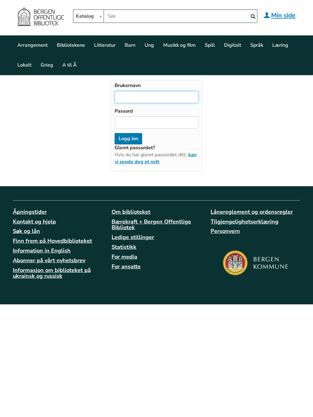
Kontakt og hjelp (34, 221)
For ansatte (126, 266)
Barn (130, 45)
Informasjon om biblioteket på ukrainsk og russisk (52, 273)
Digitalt (232, 45)
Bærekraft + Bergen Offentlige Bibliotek (151, 224)
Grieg (47, 65)
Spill (210, 45)
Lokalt (24, 65)
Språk (256, 45)
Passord (124, 111)
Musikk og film (179, 45)
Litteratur (105, 45)
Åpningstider (30, 212)
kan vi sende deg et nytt (156, 158)
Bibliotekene (71, 45)
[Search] (252, 16)
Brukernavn (128, 85)
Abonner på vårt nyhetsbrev (49, 260)
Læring (280, 45)
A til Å (69, 65)
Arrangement (32, 45)
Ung (149, 45)
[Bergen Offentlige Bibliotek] (40, 18)
